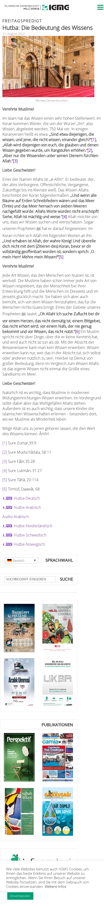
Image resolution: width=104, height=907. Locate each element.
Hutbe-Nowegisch (29, 544)
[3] (15, 161)
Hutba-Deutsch (27, 498)
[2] (90, 150)
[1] (93, 139)
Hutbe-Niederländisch (33, 525)
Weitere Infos (55, 886)
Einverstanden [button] (20, 896)
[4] (64, 216)
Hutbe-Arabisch (27, 507)
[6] (77, 331)
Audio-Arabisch (15, 516)
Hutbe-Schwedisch (30, 535)
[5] (61, 257)
